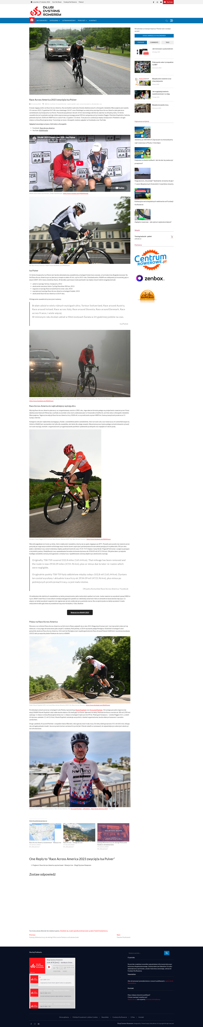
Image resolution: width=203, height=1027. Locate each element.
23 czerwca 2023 (36, 104)
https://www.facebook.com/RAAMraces (41, 401)
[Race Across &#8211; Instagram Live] (79, 832)
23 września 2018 (156, 67)
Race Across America (47, 128)
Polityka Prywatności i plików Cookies (85, 1017)
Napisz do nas (132, 999)
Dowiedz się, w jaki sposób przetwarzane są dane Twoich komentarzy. (84, 931)
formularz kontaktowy (152, 999)
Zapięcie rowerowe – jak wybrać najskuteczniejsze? (153, 222)
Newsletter (105, 1017)
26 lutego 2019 (156, 52)
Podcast (81, 2)
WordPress (153, 1023)
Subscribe (56, 971)
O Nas (133, 1017)
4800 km (47, 104)
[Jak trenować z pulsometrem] (143, 49)
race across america (85, 104)
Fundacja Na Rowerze (70, 2)
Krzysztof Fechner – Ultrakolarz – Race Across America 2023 (89, 809)
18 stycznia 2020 (156, 108)
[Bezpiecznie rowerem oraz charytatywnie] (143, 78)
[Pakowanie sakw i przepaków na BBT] (143, 62)
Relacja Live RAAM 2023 (80, 612)
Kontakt (92, 20)
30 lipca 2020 (155, 84)
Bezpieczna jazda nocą (160, 105)
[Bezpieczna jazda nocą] (143, 105)
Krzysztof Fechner (96, 710)
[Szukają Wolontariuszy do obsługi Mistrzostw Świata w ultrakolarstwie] (113, 832)
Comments (154, 42)
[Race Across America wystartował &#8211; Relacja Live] (45, 832)
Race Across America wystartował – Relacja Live (45, 842)
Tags (167, 42)
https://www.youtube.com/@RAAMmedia (75, 193)
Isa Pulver (53, 104)
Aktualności (42, 20)
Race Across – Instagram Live (72, 842)
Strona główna (64, 1017)
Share (65, 971)
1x (61, 968)
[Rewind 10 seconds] (57, 968)
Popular (141, 42)
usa (101, 104)
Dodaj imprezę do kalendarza (154, 35)
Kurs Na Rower (57, 2)
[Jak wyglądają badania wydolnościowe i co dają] (143, 91)
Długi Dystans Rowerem (125, 1023)
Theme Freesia (145, 1023)
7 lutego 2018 (155, 97)
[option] (52, 981)
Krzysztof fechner (61, 104)
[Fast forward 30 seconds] (65, 968)
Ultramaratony (68, 20)
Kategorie (54, 20)
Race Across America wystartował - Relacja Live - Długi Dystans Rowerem (65, 865)
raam (77, 104)
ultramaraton (95, 104)
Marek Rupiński (80, 710)
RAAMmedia (43, 130)
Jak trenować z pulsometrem (162, 49)
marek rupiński (71, 104)
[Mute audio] (54, 968)
